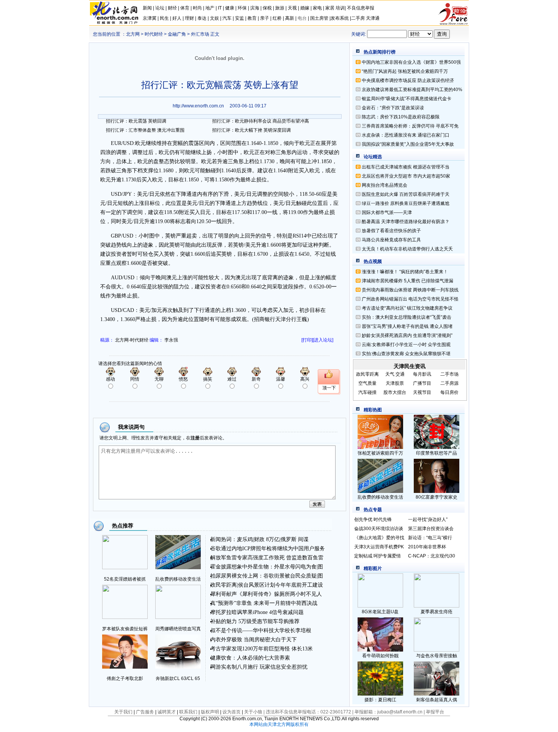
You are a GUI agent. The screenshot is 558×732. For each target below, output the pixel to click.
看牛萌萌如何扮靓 (380, 655)
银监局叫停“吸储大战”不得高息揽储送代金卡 (406, 98)
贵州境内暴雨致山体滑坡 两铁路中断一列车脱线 (410, 290)
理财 (189, 18)
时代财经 (154, 34)
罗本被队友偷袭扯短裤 (125, 628)
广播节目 (422, 383)
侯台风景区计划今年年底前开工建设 (280, 585)
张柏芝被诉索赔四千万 (380, 453)
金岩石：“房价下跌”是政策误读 (393, 107)
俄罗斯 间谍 (295, 539)
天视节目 (422, 392)
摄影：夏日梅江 (380, 699)
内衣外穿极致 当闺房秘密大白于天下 (253, 639)
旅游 (279, 8)
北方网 (133, 34)
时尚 (197, 8)
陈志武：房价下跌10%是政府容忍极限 (401, 117)
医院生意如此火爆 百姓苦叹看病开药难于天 (405, 194)
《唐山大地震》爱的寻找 (379, 537)
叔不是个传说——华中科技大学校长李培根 (260, 630)
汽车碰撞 (367, 392)
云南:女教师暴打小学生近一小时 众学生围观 (406, 344)
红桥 (277, 18)
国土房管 (319, 18)
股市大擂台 (394, 392)
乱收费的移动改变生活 (178, 579)
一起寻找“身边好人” (428, 519)
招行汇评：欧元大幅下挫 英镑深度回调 (251, 130)
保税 (267, 8)
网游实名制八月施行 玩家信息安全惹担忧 (258, 667)
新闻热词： (223, 539)
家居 (329, 8)
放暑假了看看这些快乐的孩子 (391, 230)
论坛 (159, 8)
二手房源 (449, 383)
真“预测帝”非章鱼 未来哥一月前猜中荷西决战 (263, 603)
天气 (389, 374)
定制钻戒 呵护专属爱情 (377, 556)
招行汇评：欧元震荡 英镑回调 (136, 121)
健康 (229, 8)
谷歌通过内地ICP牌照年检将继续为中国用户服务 (267, 548)
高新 (289, 18)
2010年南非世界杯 (427, 546)
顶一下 (329, 387)
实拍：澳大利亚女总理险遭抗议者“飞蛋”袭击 (406, 317)
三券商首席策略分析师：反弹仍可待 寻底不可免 (410, 126)
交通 (400, 374)
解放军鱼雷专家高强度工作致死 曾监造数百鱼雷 (266, 557)
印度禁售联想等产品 (436, 453)
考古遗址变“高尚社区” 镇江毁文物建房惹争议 (407, 308)
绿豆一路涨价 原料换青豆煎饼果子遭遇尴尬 (405, 203)
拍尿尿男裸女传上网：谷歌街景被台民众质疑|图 (266, 576)
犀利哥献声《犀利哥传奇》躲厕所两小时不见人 (266, 594)
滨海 (254, 8)
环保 (242, 8)
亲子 (264, 18)
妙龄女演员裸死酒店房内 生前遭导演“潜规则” (407, 335)
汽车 (227, 18)
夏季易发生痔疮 (436, 611)
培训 (340, 8)
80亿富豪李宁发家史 (436, 497)
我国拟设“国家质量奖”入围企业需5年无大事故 (408, 144)
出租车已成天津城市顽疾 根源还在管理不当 (405, 167)
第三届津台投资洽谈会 (431, 528)
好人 (176, 18)
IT (220, 8)
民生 (164, 18)
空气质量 (367, 383)
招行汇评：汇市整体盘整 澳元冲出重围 (145, 130)
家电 (317, 8)
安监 (239, 18)
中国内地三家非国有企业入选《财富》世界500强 (411, 62)
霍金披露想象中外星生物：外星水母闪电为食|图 (266, 567)
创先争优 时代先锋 (373, 519)
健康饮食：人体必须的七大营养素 (250, 658)
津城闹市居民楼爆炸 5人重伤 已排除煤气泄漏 (407, 280)
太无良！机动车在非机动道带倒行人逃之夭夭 (407, 249)
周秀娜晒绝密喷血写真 (178, 628)
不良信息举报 (360, 8)
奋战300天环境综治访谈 (378, 528)
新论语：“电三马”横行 (430, 537)
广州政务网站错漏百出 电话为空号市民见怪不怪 (410, 299)
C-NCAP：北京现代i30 (431, 556)
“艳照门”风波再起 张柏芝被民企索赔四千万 (405, 71)
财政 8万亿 (266, 539)
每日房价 (449, 392)
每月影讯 (422, 374)
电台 (302, 18)
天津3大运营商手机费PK (379, 546)
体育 (184, 8)
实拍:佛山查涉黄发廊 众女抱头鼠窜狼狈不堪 (406, 353)
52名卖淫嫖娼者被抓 (125, 579)
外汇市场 (200, 34)
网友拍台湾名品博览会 (384, 185)
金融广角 (177, 34)
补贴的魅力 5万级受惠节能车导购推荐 (254, 621)
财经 (172, 8)
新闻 (147, 8)
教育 (252, 18)
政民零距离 (223, 585)
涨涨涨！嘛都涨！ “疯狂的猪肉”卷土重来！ (405, 271)
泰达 (201, 18)
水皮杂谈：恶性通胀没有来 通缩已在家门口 (405, 135)
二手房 (358, 18)
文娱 (214, 18)
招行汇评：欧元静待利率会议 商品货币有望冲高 (260, 121)
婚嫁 (304, 8)
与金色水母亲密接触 (436, 655)
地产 (209, 8)
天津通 (373, 18)
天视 (292, 8)
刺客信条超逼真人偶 (436, 699)
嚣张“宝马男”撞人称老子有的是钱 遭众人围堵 (407, 326)
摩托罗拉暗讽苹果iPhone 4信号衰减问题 (257, 612)
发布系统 (340, 18)
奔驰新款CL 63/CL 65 (178, 678)
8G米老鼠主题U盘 (380, 611)
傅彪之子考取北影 (125, 678)
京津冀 (150, 18)
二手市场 (449, 374)
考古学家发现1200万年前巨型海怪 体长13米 (261, 649)
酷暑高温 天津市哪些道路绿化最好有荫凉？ (405, 221)
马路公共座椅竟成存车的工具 (391, 239)
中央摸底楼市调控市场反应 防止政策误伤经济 (408, 80)
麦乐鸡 (245, 539)
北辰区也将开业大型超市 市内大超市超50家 (406, 176)
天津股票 (395, 383)
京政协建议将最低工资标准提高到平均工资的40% (412, 89)
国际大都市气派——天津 (387, 212)
